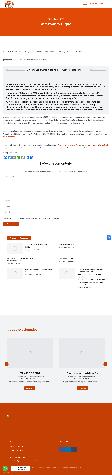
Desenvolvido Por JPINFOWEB (72, 468)
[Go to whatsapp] (5, 468)
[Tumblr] (74, 449)
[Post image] (30, 353)
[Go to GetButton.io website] (5, 472)
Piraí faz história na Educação (82, 373)
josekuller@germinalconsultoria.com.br (24, 461)
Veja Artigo (29, 388)
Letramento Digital (21, 377)
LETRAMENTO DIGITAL (29, 373)
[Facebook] (62, 449)
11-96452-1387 (16, 450)
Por (37, 377)
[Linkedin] (68, 449)
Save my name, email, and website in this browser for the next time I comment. (33, 218)
